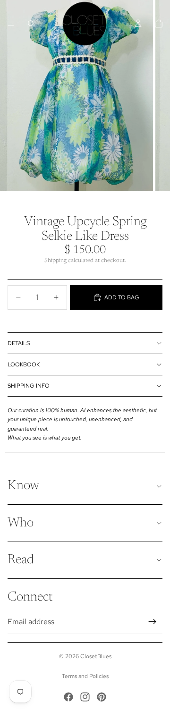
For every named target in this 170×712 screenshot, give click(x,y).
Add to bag (121, 297)
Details (19, 343)
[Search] (31, 23)
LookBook (24, 364)
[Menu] (11, 23)
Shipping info (29, 386)
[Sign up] (152, 622)
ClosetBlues (95, 656)
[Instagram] (85, 697)
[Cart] (158, 23)
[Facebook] (68, 697)
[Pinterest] (101, 697)
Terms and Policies (85, 676)
